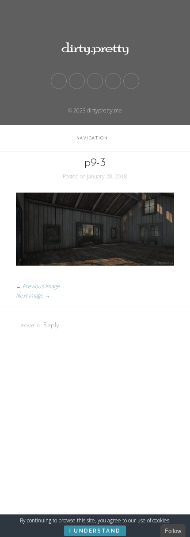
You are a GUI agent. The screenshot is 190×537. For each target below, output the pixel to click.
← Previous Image (38, 286)
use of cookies (153, 520)
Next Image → (33, 295)
